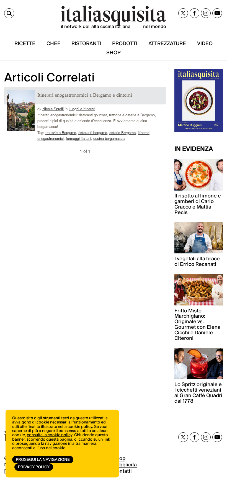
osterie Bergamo (122, 132)
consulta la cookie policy (49, 435)
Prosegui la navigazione (43, 459)
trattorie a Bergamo (60, 132)
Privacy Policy (34, 467)
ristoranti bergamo (92, 132)
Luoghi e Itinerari (82, 108)
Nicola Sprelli (53, 108)
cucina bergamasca (109, 138)
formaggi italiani (78, 138)
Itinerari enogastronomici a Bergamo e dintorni (84, 95)
